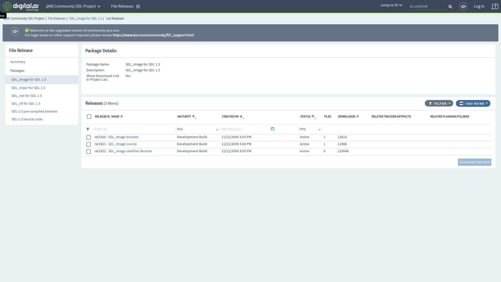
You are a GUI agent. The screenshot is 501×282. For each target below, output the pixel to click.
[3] (193, 117)
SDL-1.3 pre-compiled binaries (34, 111)
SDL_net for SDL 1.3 (26, 95)
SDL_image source (122, 144)
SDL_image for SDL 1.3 (85, 18)
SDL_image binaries (123, 137)
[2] (312, 117)
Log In (479, 6)
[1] (241, 117)
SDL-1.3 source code (26, 119)
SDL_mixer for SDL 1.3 (28, 88)
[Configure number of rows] (487, 102)
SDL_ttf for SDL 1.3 (25, 103)
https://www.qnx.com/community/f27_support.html (153, 35)
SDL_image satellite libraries (130, 151)
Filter (440, 103)
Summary (17, 62)
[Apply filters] (450, 103)
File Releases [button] (123, 6)
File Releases (56, 18)
